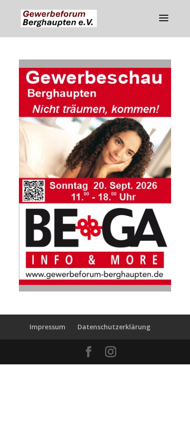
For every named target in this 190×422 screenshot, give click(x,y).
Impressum (47, 326)
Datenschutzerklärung (113, 326)
